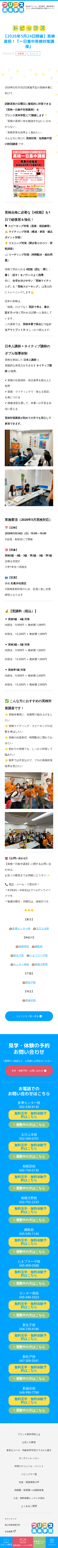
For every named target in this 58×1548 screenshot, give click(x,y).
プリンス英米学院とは (29, 1434)
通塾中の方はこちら (30, 1124)
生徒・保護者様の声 (29, 1482)
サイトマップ (10, 1518)
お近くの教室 (29, 1442)
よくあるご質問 (29, 1505)
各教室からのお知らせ (39, 1542)
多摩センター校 (21, 928)
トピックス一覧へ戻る (27, 1016)
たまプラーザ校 (39, 955)
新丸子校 (19, 955)
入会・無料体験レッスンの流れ (29, 1498)
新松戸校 (30, 982)
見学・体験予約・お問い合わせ (27, 1070)
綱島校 (39, 946)
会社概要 (9, 1531)
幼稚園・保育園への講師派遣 (29, 1490)
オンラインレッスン (29, 1458)
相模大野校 (41, 964)
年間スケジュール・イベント (29, 1466)
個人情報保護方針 (12, 1524)
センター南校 (21, 964)
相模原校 (24, 946)
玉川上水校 (42, 928)
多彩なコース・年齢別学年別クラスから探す (29, 1450)
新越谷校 (30, 1000)
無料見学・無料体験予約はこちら (31, 1115)
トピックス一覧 (29, 1474)
